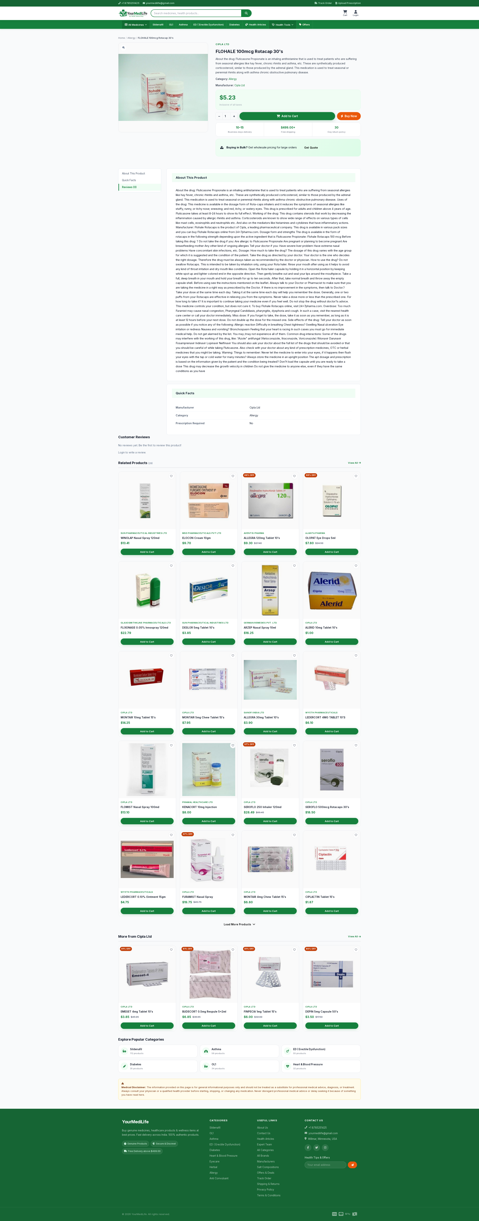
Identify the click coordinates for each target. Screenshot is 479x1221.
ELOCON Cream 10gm (196, 537)
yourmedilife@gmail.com (160, 3)
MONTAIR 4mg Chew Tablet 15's (265, 896)
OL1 (171, 24)
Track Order (325, 3)
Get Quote (311, 147)
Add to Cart (289, 116)
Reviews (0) (129, 187)
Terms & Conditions (268, 1195)
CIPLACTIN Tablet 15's (320, 896)
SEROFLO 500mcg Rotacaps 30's (327, 807)
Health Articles (257, 24)
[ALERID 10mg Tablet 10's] (332, 590)
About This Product (133, 173)
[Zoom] (123, 48)
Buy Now (351, 116)
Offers (306, 24)
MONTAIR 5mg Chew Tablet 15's (203, 717)
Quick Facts (129, 180)
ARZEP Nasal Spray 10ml (260, 627)
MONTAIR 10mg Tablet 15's (138, 717)
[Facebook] (308, 1147)
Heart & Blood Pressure (223, 1155)
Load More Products (237, 924)
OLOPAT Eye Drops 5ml (320, 537)
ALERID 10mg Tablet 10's (321, 627)
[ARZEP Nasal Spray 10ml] (270, 590)
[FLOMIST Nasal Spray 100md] (147, 769)
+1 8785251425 (130, 3)
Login (121, 452)
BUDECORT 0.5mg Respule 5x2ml (204, 1011)
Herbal (213, 1167)
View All (353, 462)
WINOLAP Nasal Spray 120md (140, 537)
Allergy (131, 37)
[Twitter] (316, 1147)
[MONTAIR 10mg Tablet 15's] (147, 680)
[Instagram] (325, 1147)
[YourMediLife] (133, 13)
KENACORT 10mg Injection (199, 807)
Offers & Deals (265, 1172)
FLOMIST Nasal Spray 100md (140, 807)
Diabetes (234, 24)
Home (121, 37)
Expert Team (264, 1144)
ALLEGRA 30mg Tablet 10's (261, 717)
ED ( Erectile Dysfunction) (208, 24)
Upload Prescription (349, 3)
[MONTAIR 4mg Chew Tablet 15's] (270, 859)
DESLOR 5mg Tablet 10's (198, 627)
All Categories (265, 1150)
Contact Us (263, 1133)
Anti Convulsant (219, 1178)
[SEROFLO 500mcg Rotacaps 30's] (332, 769)
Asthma (183, 24)
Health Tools (283, 24)
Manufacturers (266, 1161)
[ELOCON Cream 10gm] (208, 500)
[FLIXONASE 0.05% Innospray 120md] (147, 590)
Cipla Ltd (222, 44)
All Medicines (136, 24)
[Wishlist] (171, 476)
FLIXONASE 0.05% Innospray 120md (144, 627)
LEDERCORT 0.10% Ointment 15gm (143, 896)
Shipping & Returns (268, 1183)
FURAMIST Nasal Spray (197, 896)
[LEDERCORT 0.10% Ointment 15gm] (147, 859)
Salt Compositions (268, 1167)
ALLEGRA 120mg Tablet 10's (262, 537)
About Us (262, 1127)
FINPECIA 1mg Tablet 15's (260, 1011)
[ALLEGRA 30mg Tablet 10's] (270, 680)
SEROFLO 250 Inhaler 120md (262, 807)
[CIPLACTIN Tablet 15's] (332, 859)
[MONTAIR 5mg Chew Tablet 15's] (208, 680)
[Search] (246, 13)
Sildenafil (158, 24)
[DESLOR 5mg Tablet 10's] (208, 590)
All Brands (263, 1155)
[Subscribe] (352, 1164)
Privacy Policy (265, 1189)
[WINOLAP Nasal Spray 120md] (147, 500)
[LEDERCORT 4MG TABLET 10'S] (332, 680)
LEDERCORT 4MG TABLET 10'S (325, 717)
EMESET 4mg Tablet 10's (137, 1011)
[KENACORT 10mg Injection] (208, 769)
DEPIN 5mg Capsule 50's (321, 1011)
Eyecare (214, 1161)
